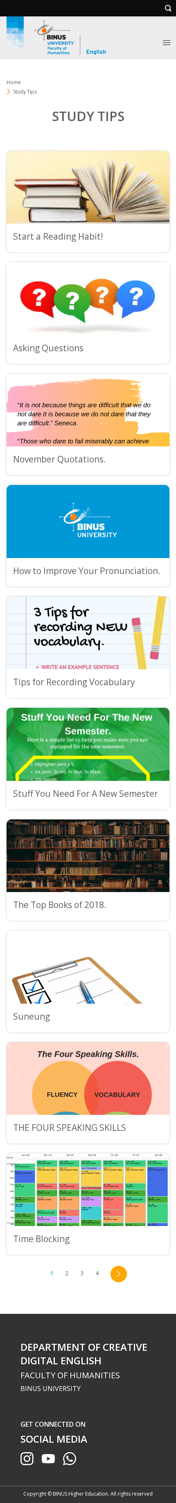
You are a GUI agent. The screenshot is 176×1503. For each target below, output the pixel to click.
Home (14, 82)
